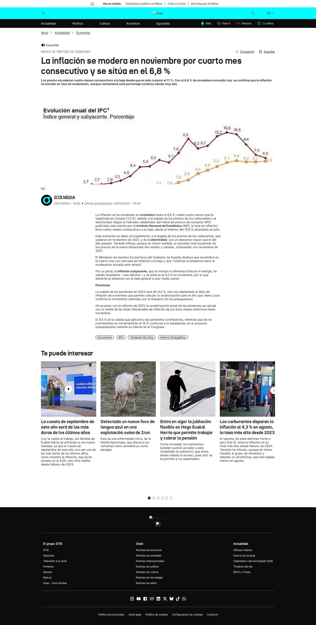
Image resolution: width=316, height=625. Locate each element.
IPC (120, 337)
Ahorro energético (173, 337)
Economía (105, 337)
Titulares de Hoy (141, 337)
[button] (274, 390)
